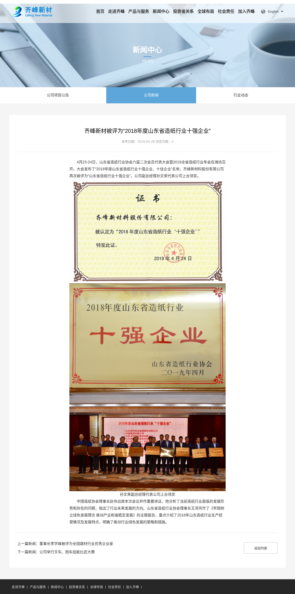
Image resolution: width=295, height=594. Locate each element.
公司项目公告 (58, 95)
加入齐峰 (246, 11)
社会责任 (226, 11)
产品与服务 (138, 11)
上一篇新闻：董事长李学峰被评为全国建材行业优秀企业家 (65, 544)
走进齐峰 (116, 11)
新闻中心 (161, 11)
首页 (100, 11)
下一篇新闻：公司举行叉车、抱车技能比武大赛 (56, 552)
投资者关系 (183, 11)
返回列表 (260, 548)
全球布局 (206, 11)
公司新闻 (151, 95)
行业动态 (240, 95)
